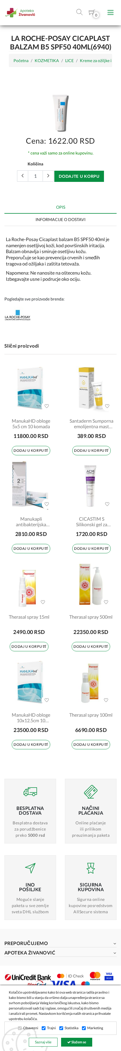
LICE (69, 60)
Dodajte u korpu (79, 176)
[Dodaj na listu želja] (47, 406)
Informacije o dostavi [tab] (60, 219)
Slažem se (78, 1042)
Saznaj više (43, 1042)
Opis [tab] (60, 207)
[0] (92, 13)
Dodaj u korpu (29, 450)
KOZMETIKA (47, 60)
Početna (21, 60)
